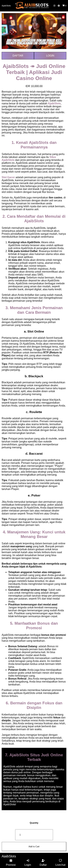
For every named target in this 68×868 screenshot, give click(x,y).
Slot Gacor (8, 177)
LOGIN (50, 55)
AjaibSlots (6, 6)
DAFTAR (18, 55)
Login (27, 864)
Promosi (11, 864)
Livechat (60, 864)
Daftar (43, 864)
